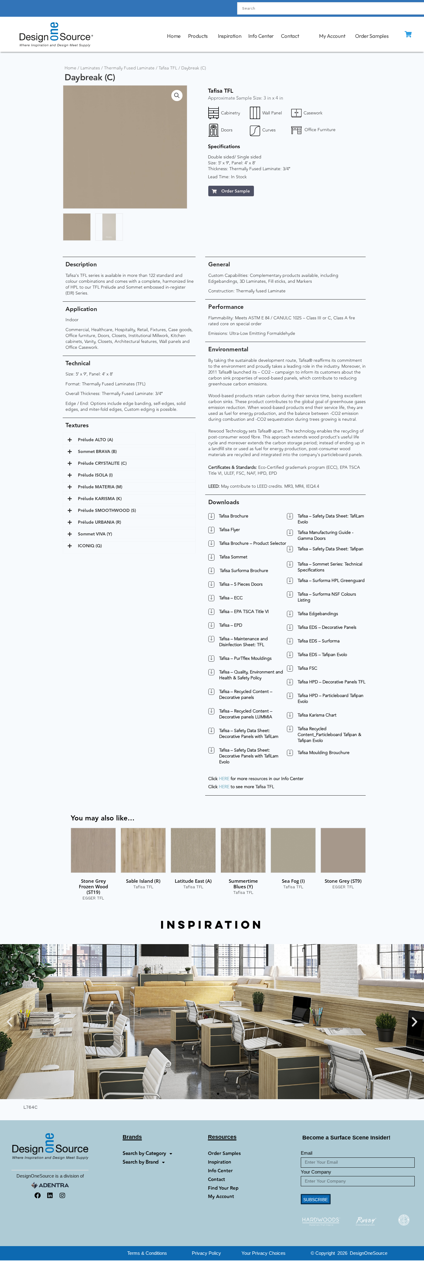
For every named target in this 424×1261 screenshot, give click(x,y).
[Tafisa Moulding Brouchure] (290, 753)
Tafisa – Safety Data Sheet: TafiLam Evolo (331, 519)
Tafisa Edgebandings (318, 614)
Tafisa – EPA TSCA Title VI (244, 611)
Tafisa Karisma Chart (317, 715)
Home (174, 36)
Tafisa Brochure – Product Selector (252, 543)
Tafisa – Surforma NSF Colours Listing (327, 597)
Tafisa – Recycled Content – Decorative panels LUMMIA (245, 714)
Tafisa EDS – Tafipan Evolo (322, 654)
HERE (224, 778)
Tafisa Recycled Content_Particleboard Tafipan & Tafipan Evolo (329, 735)
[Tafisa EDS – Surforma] (290, 641)
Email (306, 1153)
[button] (177, 95)
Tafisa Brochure (233, 516)
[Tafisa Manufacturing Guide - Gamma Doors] (290, 533)
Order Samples (372, 36)
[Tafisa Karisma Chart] (290, 715)
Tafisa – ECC (231, 598)
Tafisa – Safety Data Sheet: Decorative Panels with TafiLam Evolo (248, 756)
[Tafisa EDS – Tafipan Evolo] (290, 655)
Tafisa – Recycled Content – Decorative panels (245, 694)
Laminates (90, 68)
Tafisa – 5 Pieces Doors (241, 584)
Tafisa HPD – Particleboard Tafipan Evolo (330, 698)
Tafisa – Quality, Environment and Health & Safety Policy (251, 675)
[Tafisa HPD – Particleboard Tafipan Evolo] (290, 696)
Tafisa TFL (168, 68)
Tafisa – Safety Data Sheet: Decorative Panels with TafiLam (248, 733)
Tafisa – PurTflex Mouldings (245, 658)
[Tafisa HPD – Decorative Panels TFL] (290, 682)
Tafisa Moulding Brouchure (324, 752)
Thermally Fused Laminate (129, 68)
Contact (290, 36)
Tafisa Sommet (233, 557)
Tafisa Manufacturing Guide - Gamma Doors (326, 535)
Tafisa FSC (307, 668)
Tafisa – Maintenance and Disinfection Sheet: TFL (243, 642)
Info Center (261, 36)
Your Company (316, 1171)
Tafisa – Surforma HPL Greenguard (331, 580)
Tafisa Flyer (229, 530)
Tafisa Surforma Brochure (243, 570)
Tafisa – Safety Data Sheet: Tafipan (330, 549)
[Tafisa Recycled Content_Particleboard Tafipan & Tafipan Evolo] (290, 729)
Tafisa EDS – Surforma (319, 641)
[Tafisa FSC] (290, 668)
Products (198, 36)
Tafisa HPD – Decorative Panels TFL (331, 682)
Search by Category (144, 1153)
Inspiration (229, 36)
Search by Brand (141, 1162)
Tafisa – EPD (230, 625)
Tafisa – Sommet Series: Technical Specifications (330, 567)
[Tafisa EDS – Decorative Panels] (290, 627)
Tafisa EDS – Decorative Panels (327, 627)
